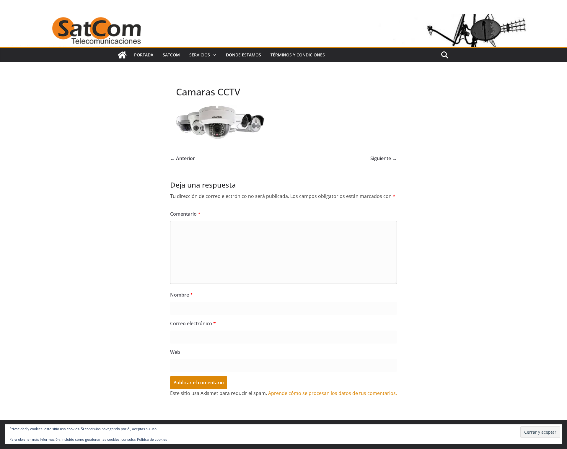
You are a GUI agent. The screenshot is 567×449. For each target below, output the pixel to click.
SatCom (171, 55)
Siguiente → (383, 158)
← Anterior (182, 158)
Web (175, 352)
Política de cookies (152, 439)
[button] (213, 55)
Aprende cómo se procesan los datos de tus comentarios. (332, 393)
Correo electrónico (193, 323)
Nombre (181, 295)
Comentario (185, 214)
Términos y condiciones (298, 55)
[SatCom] (122, 55)
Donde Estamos (243, 55)
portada (143, 55)
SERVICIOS (199, 55)
